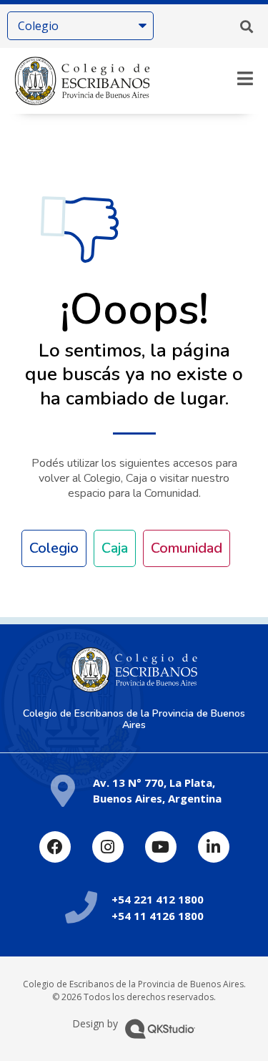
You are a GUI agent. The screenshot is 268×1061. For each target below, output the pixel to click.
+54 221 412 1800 (157, 899)
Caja (114, 548)
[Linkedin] (213, 847)
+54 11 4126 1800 (157, 916)
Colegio (54, 548)
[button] (246, 26)
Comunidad (186, 548)
